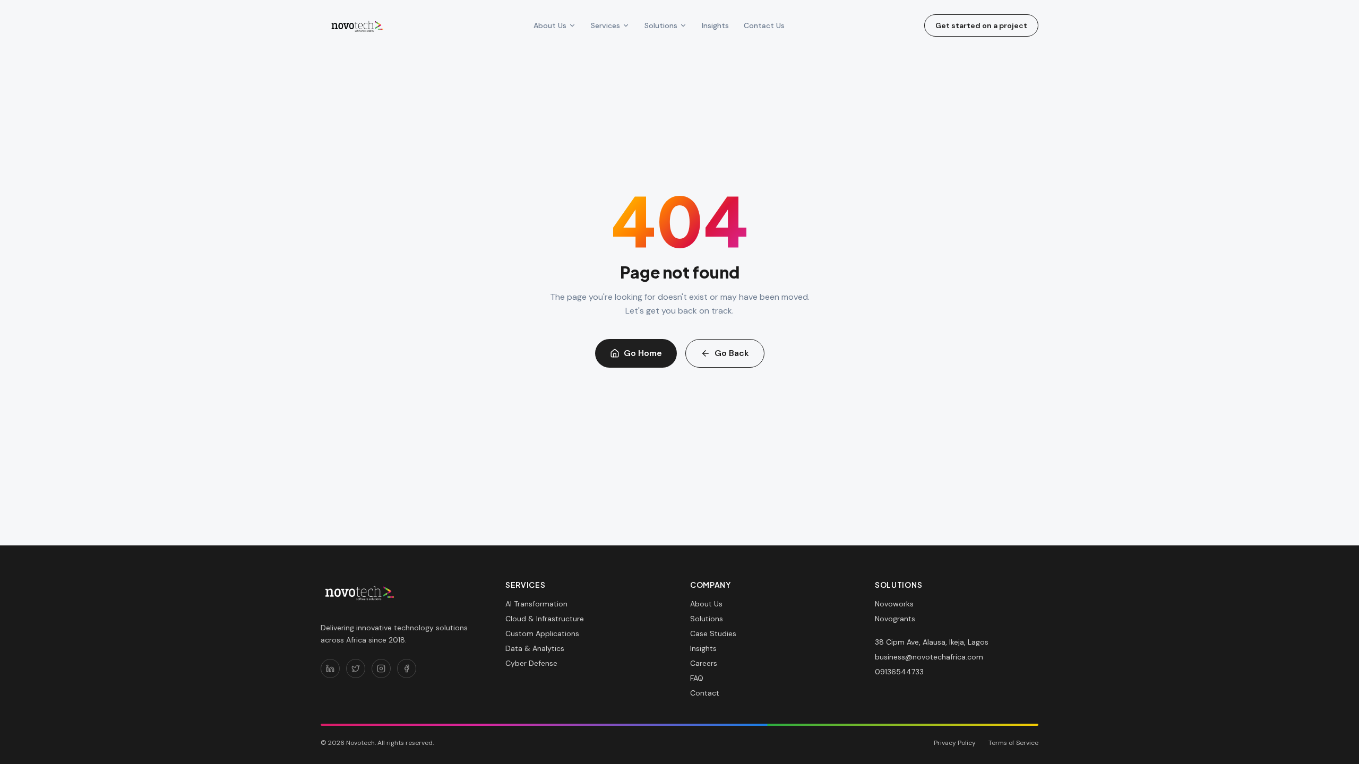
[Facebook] (406, 668)
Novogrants (895, 618)
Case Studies (713, 633)
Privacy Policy (955, 743)
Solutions (660, 25)
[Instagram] (381, 668)
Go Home (643, 353)
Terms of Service (1013, 743)
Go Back (732, 353)
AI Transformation (536, 604)
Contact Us (764, 25)
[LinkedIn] (330, 668)
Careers (703, 663)
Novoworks (894, 604)
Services (605, 25)
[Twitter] (355, 668)
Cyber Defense (531, 663)
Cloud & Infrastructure (544, 618)
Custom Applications (542, 633)
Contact (704, 693)
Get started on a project (981, 25)
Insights (715, 25)
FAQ (696, 678)
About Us (550, 25)
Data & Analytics (534, 648)
